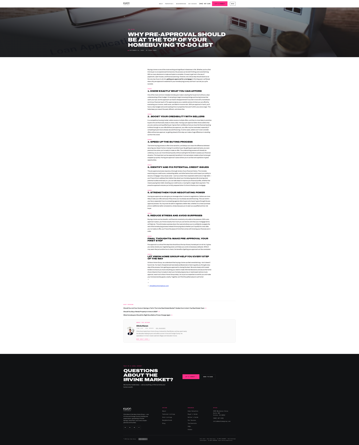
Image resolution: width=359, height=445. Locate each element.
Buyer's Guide (192, 414)
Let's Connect (220, 3)
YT (139, 427)
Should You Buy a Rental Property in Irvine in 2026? (141, 311)
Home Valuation (193, 411)
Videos (190, 429)
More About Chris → (143, 339)
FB (125, 427)
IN (134, 427)
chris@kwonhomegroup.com (159, 286)
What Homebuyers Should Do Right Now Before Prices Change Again (147, 315)
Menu (232, 3)
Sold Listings (167, 417)
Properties (169, 3)
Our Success (192, 3)
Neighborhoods (181, 3)
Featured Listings (168, 414)
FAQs (189, 426)
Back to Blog (208, 376)
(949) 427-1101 (205, 4)
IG (129, 427)
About (161, 3)
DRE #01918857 (161, 328)
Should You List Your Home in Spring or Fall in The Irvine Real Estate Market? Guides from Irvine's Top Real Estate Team (164, 308)
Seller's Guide (193, 417)
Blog (163, 423)
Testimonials (192, 423)
